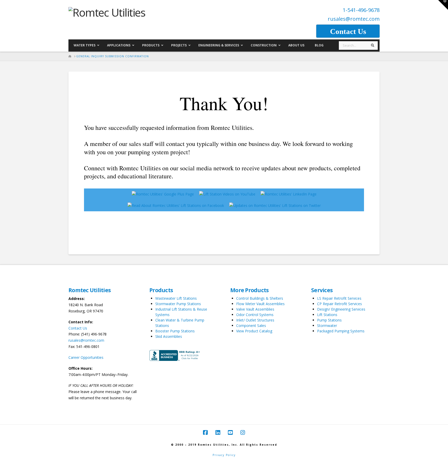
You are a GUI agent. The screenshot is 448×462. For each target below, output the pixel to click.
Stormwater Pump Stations (178, 303)
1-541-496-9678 (361, 9)
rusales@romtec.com (354, 18)
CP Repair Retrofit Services (339, 303)
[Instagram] (242, 432)
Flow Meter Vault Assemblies (260, 303)
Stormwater (327, 325)
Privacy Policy (224, 455)
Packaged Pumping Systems (341, 330)
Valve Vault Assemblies (255, 309)
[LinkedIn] (217, 432)
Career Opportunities (85, 357)
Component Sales (251, 325)
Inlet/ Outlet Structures (255, 320)
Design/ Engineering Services (341, 309)
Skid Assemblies (168, 336)
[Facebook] (205, 432)
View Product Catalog (254, 330)
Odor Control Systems (255, 314)
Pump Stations (329, 320)
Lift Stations (327, 314)
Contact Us (77, 328)
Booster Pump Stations (175, 330)
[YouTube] (230, 432)
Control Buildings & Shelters (259, 298)
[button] (443, 5)
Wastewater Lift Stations (176, 298)
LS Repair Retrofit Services (339, 298)
